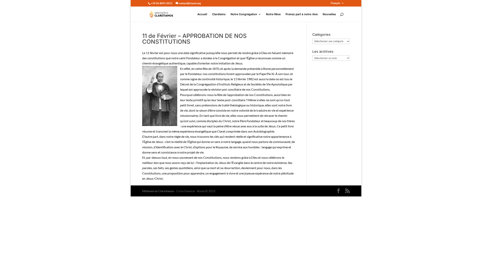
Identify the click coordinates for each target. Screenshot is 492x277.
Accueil (202, 14)
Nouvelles (329, 14)
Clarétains (219, 14)
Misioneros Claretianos (158, 191)
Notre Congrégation (244, 14)
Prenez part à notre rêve (302, 14)
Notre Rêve (273, 14)
